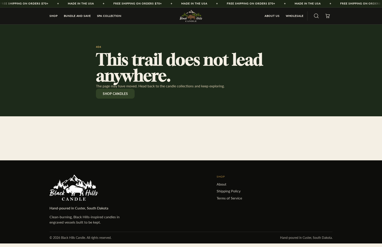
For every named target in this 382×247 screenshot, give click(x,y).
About (221, 184)
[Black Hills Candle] (191, 16)
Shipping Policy (229, 191)
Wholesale (295, 15)
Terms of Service (229, 198)
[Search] (316, 16)
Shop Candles (115, 94)
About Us (272, 15)
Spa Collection (109, 15)
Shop (54, 15)
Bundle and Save (77, 15)
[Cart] (327, 16)
